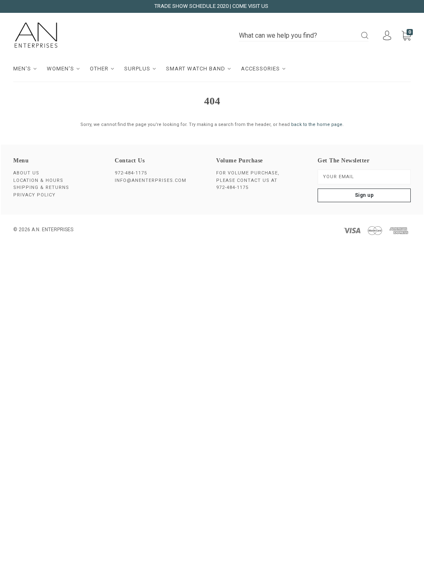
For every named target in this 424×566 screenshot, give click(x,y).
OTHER (100, 68)
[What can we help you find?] (304, 36)
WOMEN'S (61, 68)
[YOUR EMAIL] (364, 176)
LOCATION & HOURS (38, 180)
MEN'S (23, 68)
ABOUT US (26, 173)
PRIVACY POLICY (34, 195)
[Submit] (365, 35)
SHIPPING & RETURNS (41, 187)
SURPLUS (138, 68)
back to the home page (316, 124)
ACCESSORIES (261, 68)
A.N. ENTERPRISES (52, 229)
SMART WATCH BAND (196, 68)
